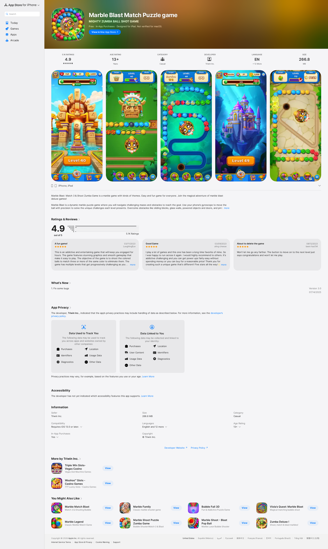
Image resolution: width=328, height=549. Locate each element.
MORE (132, 264)
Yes (53, 437)
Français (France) (255, 538)
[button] (22, 22)
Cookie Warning (103, 542)
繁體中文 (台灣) (312, 538)
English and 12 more (153, 426)
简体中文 (240, 538)
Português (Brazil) (283, 538)
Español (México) (205, 538)
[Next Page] (324, 254)
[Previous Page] (47, 254)
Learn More (148, 376)
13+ (235, 426)
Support (116, 542)
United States (188, 538)
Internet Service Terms (61, 542)
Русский (229, 538)
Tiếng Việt (298, 538)
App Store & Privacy (83, 542)
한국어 (268, 538)
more (226, 208)
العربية (219, 538)
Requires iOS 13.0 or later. (65, 426)
